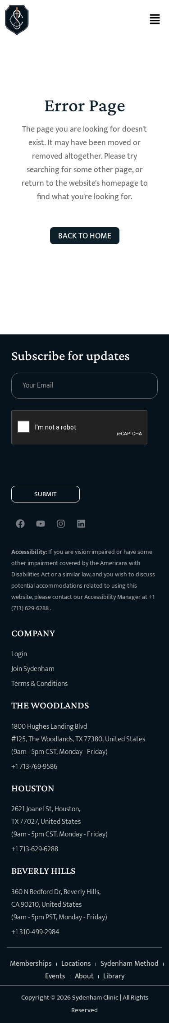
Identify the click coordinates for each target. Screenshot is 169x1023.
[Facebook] (20, 524)
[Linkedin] (81, 524)
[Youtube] (41, 524)
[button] (155, 20)
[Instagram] (61, 524)
